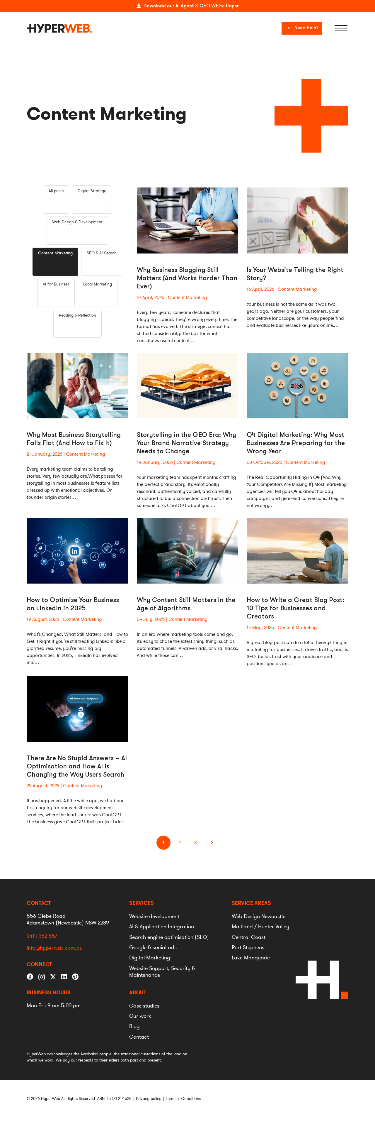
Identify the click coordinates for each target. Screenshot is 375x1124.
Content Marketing (55, 253)
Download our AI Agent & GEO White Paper (191, 6)
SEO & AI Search (102, 253)
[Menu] (341, 28)
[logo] (59, 28)
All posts (56, 191)
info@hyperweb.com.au (55, 948)
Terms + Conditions (183, 1098)
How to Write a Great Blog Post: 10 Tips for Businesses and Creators (295, 608)
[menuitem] (141, 903)
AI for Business (56, 284)
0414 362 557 (42, 935)
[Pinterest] (75, 976)
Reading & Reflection (77, 315)
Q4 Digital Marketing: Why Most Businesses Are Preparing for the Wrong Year (296, 443)
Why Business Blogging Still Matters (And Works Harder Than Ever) (187, 278)
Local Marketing (97, 284)
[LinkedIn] (64, 976)
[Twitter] (53, 976)
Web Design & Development (77, 222)
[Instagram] (41, 977)
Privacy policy (148, 1098)
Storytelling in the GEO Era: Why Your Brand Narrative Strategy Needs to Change (186, 443)
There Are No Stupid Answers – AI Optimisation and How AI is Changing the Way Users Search (77, 766)
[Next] (211, 843)
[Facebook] (30, 976)
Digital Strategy (92, 191)
